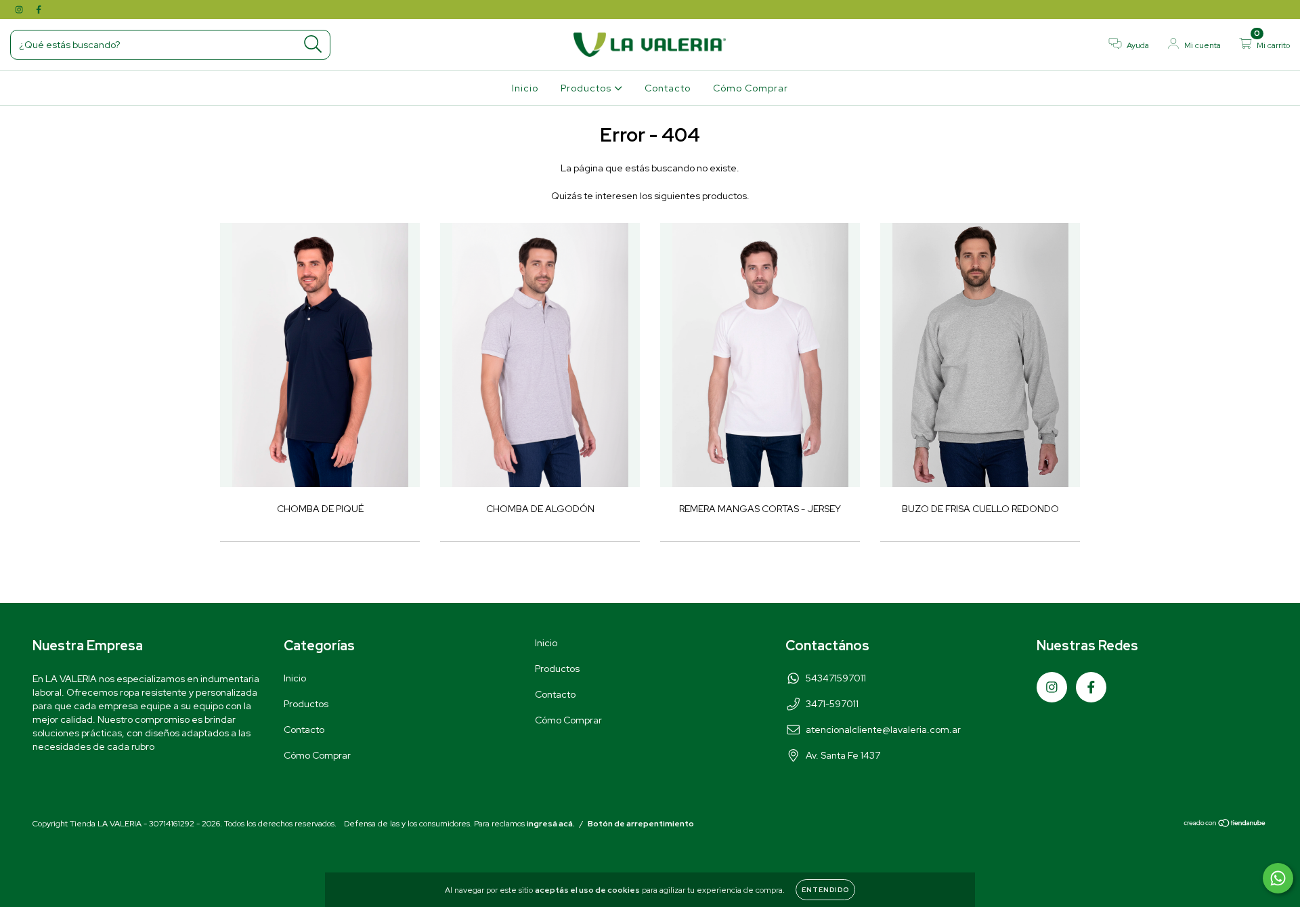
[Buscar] (313, 44)
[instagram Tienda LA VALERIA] (20, 9)
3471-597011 (832, 704)
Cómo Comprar (750, 88)
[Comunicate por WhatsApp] (1278, 878)
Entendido (825, 889)
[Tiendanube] (1225, 825)
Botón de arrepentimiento (641, 823)
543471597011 (836, 678)
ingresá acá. (551, 823)
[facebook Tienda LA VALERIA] (38, 9)
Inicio (525, 88)
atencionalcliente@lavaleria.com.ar (883, 729)
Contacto (668, 88)
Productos (587, 88)
